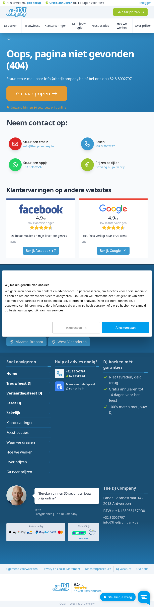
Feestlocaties (17, 432)
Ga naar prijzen (19, 471)
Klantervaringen (19, 422)
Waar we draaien (20, 442)
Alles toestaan (126, 327)
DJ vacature (123, 569)
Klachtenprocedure (98, 569)
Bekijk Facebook (38, 250)
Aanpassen (74, 327)
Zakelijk (13, 412)
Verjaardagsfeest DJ (24, 393)
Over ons (142, 569)
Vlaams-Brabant (29, 341)
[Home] (16, 12)
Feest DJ (13, 403)
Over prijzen (16, 462)
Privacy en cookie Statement (61, 569)
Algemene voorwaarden (22, 569)
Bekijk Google (111, 250)
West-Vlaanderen (72, 341)
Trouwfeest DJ (18, 383)
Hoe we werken (19, 452)
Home (11, 373)
